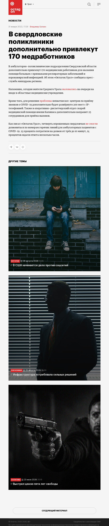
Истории (15, 261)
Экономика (16, 370)
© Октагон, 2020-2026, (19, 522)
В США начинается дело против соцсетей (40, 265)
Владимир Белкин (38, 27)
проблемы (45, 100)
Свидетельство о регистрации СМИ (87, 522)
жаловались (69, 89)
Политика (15, 479)
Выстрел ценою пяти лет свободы (35, 484)
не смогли (91, 123)
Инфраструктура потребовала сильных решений (44, 374)
